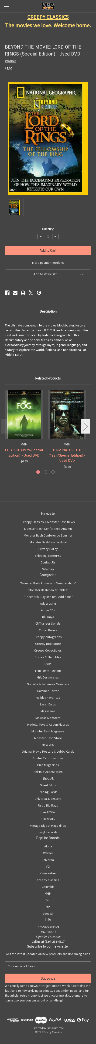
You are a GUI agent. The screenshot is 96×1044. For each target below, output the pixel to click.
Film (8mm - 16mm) (48, 671)
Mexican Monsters (48, 718)
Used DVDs (48, 812)
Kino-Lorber (48, 873)
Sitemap (48, 569)
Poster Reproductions (48, 758)
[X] (31, 293)
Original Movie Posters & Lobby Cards (48, 751)
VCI (48, 866)
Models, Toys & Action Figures (48, 724)
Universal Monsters (48, 799)
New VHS (48, 745)
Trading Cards (48, 792)
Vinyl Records (48, 832)
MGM (48, 893)
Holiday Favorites (48, 697)
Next (85, 426)
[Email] (15, 293)
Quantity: (48, 229)
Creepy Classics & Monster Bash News (48, 522)
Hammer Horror (48, 691)
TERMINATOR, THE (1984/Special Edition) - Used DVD (67, 455)
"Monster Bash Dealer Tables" (48, 590)
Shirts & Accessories (48, 772)
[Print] (23, 293)
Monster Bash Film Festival (48, 542)
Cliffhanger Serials (48, 623)
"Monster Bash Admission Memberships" (48, 583)
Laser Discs (48, 704)
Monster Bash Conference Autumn (48, 529)
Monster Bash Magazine (48, 731)
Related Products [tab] (48, 378)
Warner (48, 853)
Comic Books (48, 630)
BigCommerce (55, 1028)
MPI (48, 907)
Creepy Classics (48, 880)
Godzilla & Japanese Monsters (48, 684)
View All (48, 914)
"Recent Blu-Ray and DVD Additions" (48, 597)
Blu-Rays (48, 617)
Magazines (48, 711)
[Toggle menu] (6, 6)
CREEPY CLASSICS (48, 16)
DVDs (48, 664)
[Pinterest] (39, 293)
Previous (6, 426)
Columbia (48, 887)
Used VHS (48, 819)
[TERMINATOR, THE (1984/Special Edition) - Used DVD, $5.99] (67, 414)
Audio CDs (48, 610)
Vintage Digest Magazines (48, 825)
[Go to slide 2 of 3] (45, 472)
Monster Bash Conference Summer (48, 535)
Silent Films (48, 785)
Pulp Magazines (48, 765)
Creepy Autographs (48, 637)
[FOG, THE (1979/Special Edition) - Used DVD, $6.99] (24, 414)
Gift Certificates (48, 677)
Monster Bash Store (48, 738)
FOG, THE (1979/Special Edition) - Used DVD (24, 453)
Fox (48, 900)
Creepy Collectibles (48, 650)
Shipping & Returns (48, 555)
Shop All (48, 778)
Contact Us (48, 562)
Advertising (48, 603)
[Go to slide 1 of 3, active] (38, 472)
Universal (48, 860)
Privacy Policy (48, 549)
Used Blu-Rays (48, 805)
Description (48, 311)
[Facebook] (7, 293)
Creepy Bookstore (48, 644)
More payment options (48, 262)
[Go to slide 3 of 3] (53, 472)
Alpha (48, 846)
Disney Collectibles (48, 657)
